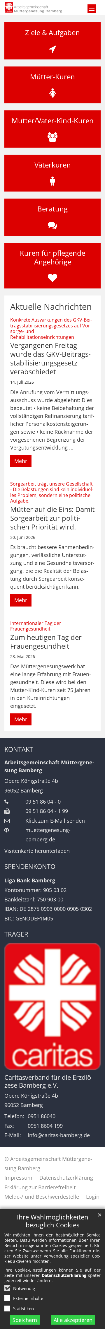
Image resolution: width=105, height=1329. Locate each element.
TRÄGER (16, 934)
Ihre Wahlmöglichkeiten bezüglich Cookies (52, 1221)
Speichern (25, 1319)
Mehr (20, 460)
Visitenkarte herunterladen (37, 850)
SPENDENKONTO (29, 866)
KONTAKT (18, 749)
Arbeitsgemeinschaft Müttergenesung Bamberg (49, 766)
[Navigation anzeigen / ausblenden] (92, 8)
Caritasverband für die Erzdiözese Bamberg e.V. (48, 1081)
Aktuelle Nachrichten (51, 306)
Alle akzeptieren (73, 1319)
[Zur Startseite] (39, 7)
